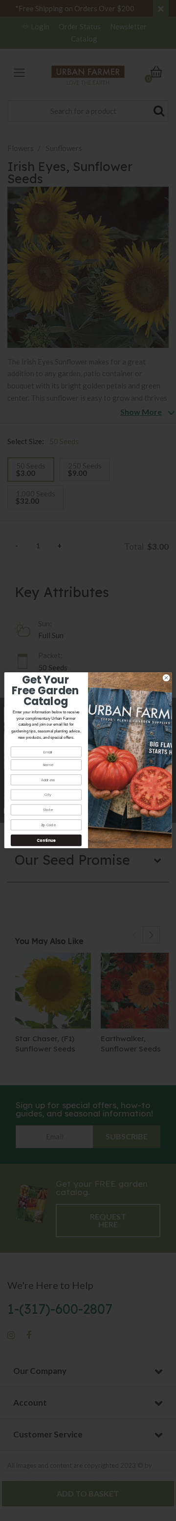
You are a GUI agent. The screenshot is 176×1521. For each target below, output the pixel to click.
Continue (46, 840)
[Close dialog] (166, 678)
